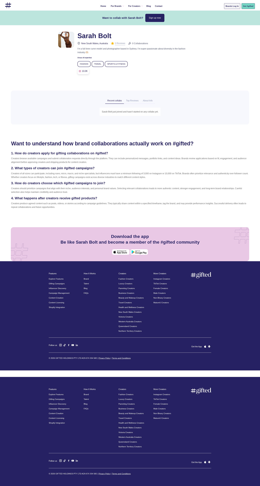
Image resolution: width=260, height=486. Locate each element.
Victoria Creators (125, 317)
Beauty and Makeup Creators (131, 298)
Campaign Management (59, 293)
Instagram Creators (161, 279)
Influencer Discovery (57, 288)
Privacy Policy (104, 358)
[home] (8, 5)
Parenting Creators (126, 288)
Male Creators (159, 293)
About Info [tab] (148, 100)
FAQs (86, 293)
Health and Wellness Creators (131, 307)
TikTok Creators (160, 283)
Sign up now (155, 18)
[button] (116, 6)
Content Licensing (56, 302)
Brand (86, 279)
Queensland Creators (127, 326)
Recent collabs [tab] (114, 100)
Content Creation (56, 298)
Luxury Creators (125, 283)
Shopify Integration (57, 307)
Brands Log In (232, 6)
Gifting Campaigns (57, 283)
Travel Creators (125, 302)
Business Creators (126, 293)
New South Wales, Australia (94, 43)
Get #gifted (248, 6)
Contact (158, 6)
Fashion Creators (125, 279)
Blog (148, 6)
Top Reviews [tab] (132, 100)
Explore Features (56, 279)
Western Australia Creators (130, 321)
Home (103, 6)
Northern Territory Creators (130, 331)
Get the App (196, 346)
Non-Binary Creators (162, 298)
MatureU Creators (161, 302)
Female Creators (160, 288)
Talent (86, 283)
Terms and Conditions (121, 358)
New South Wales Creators (130, 312)
